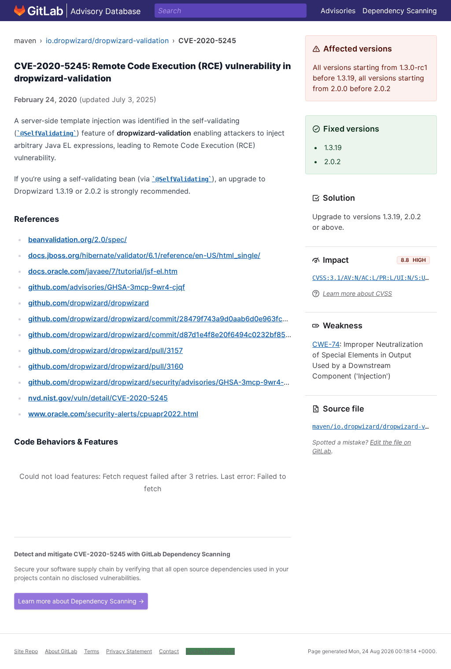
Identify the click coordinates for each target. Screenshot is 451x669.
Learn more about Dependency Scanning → (81, 601)
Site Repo (26, 651)
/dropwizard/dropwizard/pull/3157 (105, 350)
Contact (169, 651)
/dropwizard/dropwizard (88, 302)
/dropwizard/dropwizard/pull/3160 (105, 366)
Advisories (338, 10)
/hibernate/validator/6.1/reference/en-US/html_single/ (144, 255)
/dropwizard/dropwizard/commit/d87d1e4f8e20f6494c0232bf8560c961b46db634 (187, 334)
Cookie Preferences (210, 651)
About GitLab (61, 651)
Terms (91, 651)
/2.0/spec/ (77, 239)
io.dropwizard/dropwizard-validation (107, 40)
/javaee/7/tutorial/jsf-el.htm (102, 271)
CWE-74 (326, 344)
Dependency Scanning (399, 10)
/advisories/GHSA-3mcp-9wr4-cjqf (106, 287)
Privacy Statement (129, 651)
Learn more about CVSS (357, 293)
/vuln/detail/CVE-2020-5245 (98, 397)
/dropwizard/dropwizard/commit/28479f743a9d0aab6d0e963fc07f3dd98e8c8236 (186, 318)
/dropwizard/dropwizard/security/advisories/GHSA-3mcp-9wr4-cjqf (162, 382)
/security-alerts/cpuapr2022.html (113, 413)
